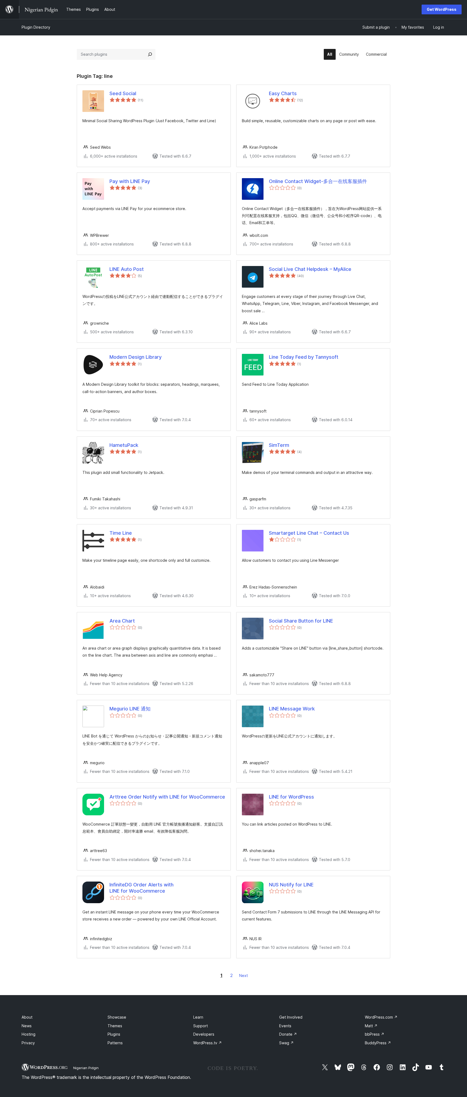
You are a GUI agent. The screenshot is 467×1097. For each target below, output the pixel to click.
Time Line (120, 533)
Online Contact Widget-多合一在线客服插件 (318, 181)
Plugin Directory (36, 27)
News (27, 1025)
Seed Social (122, 93)
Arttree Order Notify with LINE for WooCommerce (167, 797)
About (27, 1017)
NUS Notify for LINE (291, 884)
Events (285, 1025)
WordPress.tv (207, 1043)
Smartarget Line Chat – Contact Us (309, 533)
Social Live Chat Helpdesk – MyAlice (310, 269)
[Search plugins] (150, 54)
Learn (198, 1017)
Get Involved (290, 1017)
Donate (288, 1034)
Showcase (117, 1017)
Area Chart (122, 621)
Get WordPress (441, 9)
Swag (286, 1043)
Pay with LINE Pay (129, 181)
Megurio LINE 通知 (130, 709)
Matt (371, 1025)
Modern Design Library (135, 357)
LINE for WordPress (291, 797)
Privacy (28, 1043)
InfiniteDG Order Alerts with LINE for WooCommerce (141, 888)
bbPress (374, 1034)
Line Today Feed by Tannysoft (303, 357)
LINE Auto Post (126, 269)
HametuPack (123, 445)
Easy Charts (283, 93)
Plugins (114, 1034)
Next (243, 975)
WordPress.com (381, 1017)
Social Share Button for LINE (301, 621)
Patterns (115, 1043)
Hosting (28, 1034)
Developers (203, 1034)
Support (200, 1025)
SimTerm (279, 445)
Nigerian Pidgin (86, 1068)
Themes (115, 1025)
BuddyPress (378, 1043)
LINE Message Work (292, 709)
